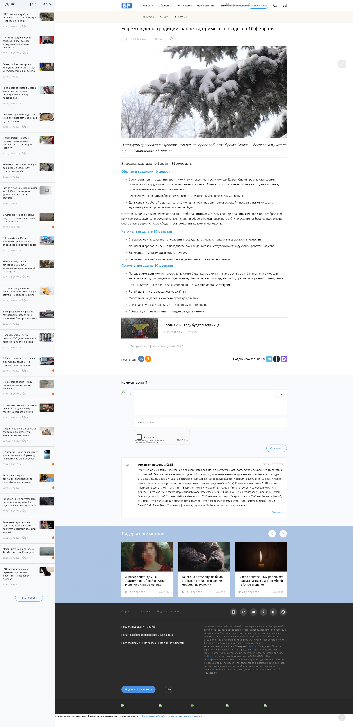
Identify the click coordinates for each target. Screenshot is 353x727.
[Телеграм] (268, 359)
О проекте (127, 611)
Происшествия (206, 5)
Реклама (145, 611)
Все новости (29, 597)
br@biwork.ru (210, 656)
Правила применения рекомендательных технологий (153, 642)
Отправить (276, 448)
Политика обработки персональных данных (147, 634)
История (164, 16)
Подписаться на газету (138, 689)
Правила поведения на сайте (138, 626)
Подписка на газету (168, 611)
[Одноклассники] (148, 359)
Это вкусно (181, 16)
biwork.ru (252, 646)
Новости (148, 5)
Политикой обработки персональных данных (171, 716)
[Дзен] (276, 359)
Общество (164, 5)
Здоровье (148, 16)
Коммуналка (184, 5)
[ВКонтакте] (141, 359)
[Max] (284, 359)
